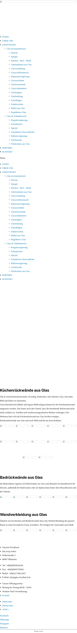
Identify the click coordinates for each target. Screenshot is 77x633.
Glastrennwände (18, 84)
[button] (38, 158)
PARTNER (7, 147)
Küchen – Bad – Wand (21, 60)
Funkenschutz (17, 104)
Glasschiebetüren (18, 88)
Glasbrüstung (17, 96)
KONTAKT (7, 151)
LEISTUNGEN (9, 44)
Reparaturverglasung (20, 76)
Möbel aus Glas (18, 108)
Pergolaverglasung (19, 120)
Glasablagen (16, 100)
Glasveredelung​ (18, 68)
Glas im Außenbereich (16, 116)
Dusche (14, 52)
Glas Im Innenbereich (16, 48)
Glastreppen (16, 92)
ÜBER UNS (7, 40)
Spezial (14, 128)
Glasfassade (16, 140)
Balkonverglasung (19, 136)
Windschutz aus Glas (20, 143)
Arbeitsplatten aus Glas (21, 64)
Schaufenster (16, 124)
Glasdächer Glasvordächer (22, 132)
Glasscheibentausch (20, 72)
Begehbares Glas (18, 112)
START (5, 36)
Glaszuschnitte (17, 80)
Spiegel (14, 56)
